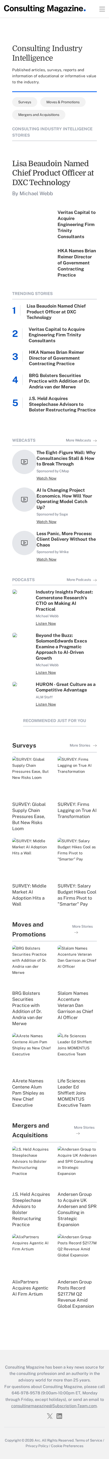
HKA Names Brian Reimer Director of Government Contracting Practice (77, 263)
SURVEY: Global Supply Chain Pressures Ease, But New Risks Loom (29, 816)
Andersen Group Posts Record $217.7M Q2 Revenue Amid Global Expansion (76, 1294)
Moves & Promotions (63, 102)
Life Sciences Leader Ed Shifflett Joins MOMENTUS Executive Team (74, 1093)
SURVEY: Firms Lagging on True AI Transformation (77, 810)
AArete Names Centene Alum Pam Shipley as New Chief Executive (28, 1093)
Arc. (37, 1440)
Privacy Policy (37, 1446)
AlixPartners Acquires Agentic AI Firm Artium (30, 1288)
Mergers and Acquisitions (38, 115)
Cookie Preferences (67, 1446)
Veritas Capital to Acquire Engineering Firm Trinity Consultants (77, 224)
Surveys (24, 102)
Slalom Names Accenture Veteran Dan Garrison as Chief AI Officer (75, 1005)
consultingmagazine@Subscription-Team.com (54, 1405)
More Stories (80, 745)
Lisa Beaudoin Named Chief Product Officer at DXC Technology (53, 173)
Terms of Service (88, 1440)
